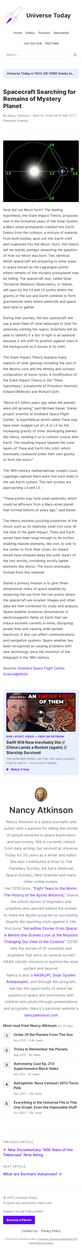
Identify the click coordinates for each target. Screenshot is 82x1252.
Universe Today (48, 15)
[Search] (75, 55)
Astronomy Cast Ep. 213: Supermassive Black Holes (36, 1066)
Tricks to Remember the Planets (41, 1049)
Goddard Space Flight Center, (41, 668)
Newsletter (61, 33)
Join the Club (33, 43)
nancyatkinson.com (41, 1015)
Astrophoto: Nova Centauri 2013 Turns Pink (46, 1085)
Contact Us (30, 1231)
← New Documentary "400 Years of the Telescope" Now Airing (38, 1152)
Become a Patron (19, 1220)
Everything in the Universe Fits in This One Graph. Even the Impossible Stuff (45, 1104)
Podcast (44, 33)
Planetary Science (15, 120)
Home (17, 33)
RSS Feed (52, 43)
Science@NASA (15, 674)
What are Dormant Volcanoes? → (32, 1174)
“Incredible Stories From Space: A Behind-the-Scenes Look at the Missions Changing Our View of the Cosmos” (41, 935)
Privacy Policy (51, 1231)
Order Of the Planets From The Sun (43, 1035)
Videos (30, 33)
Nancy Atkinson (19, 115)
